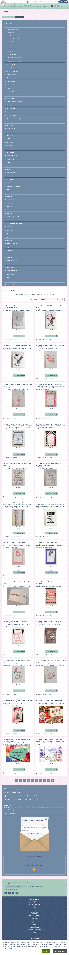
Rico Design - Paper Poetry (15, 223)
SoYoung (9, 233)
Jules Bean (10, 125)
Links (34, 935)
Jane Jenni (10, 122)
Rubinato (9, 230)
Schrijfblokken (12, 48)
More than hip (11, 172)
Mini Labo (9, 165)
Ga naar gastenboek (10, 813)
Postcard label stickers (15, 57)
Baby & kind (45, 6)
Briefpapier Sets (13, 29)
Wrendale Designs (12, 270)
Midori (9, 162)
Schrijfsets (11, 51)
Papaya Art (10, 196)
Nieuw (6, 11)
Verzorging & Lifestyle (22, 6)
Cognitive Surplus (12, 84)
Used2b (9, 264)
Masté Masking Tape (12, 155)
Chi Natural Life (12, 78)
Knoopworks (10, 135)
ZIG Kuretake (10, 274)
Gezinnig (9, 111)
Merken (60, 6)
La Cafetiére (10, 142)
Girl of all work (12, 115)
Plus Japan (10, 203)
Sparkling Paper (11, 237)
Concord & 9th (11, 88)
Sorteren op (44, 299)
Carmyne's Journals (12, 71)
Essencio (9, 94)
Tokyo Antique (11, 253)
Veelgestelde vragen (34, 902)
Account (34, 901)
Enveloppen (11, 32)
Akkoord (46, 951)
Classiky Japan (11, 81)
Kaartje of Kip (11, 128)
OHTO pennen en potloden (14, 193)
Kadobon (34, 933)
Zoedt (8, 277)
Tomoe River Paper (12, 260)
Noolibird (9, 182)
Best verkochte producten (34, 922)
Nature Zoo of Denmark (13, 186)
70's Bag (9, 280)
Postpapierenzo (34, 927)
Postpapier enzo (11, 213)
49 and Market (11, 284)
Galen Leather (11, 108)
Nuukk (8, 189)
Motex (8, 169)
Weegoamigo (10, 267)
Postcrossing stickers (14, 38)
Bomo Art (9, 67)
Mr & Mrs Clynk (11, 179)
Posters (10, 45)
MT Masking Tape (11, 176)
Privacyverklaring (34, 909)
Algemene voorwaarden (34, 904)
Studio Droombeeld (12, 243)
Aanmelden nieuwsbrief (34, 886)
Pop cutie (9, 206)
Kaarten (10, 35)
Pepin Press (10, 199)
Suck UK (9, 247)
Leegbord (9, 149)
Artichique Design (12, 64)
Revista (9, 220)
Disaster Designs (12, 91)
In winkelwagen (18, 336)
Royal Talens (10, 226)
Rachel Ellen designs (13, 216)
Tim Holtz (9, 250)
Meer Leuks (10, 25)
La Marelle (10, 145)
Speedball (9, 240)
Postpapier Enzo (9, 6)
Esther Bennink (11, 98)
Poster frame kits (13, 41)
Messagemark (10, 159)
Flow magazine (11, 105)
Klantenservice (34, 899)
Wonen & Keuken (35, 6)
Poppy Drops (10, 209)
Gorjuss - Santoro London (14, 118)
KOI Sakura (10, 138)
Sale (54, 6)
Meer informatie (60, 951)
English (34, 905)
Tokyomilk (9, 257)
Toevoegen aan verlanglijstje (12, 339)
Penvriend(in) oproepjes (34, 929)
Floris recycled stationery (15, 101)
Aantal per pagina (57, 299)
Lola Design (10, 152)
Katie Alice (10, 132)
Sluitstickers (12, 54)
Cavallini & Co (11, 74)
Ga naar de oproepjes (34, 833)
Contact (34, 907)
